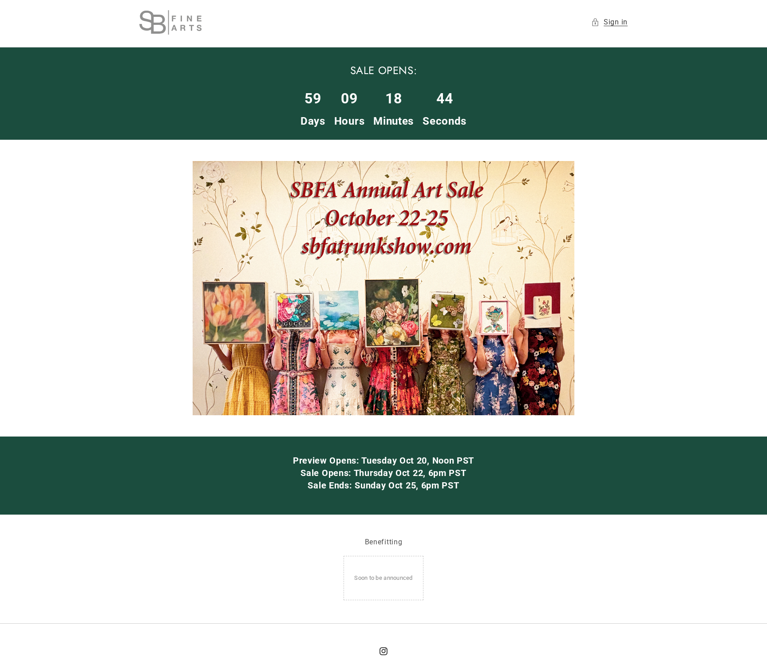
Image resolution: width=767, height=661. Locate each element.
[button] (609, 22)
